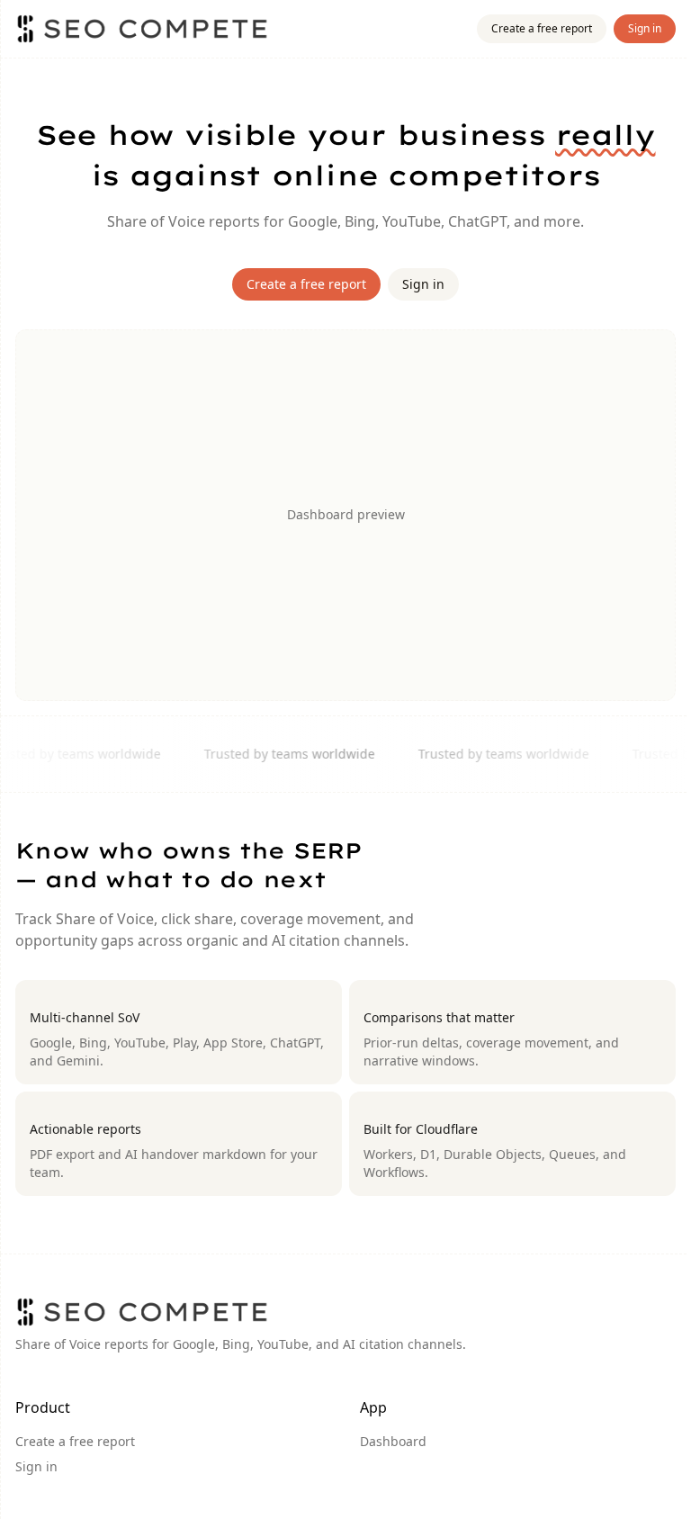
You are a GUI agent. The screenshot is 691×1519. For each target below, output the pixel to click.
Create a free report (541, 28)
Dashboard (393, 1441)
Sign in (644, 28)
